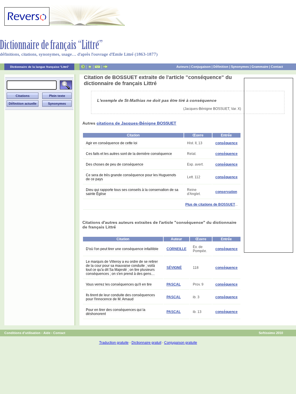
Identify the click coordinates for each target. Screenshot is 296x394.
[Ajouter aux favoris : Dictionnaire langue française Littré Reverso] (90, 67)
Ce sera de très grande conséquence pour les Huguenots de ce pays (131, 177)
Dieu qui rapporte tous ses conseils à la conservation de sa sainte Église (132, 192)
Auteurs (182, 66)
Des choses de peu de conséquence (114, 164)
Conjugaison (201, 66)
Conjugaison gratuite (180, 343)
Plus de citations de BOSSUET (210, 204)
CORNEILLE (176, 249)
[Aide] (83, 67)
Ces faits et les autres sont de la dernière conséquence (129, 154)
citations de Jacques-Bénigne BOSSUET (136, 123)
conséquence (226, 143)
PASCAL (173, 284)
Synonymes (240, 66)
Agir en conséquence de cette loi (111, 143)
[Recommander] (105, 67)
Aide (46, 333)
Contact (277, 66)
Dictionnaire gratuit (146, 343)
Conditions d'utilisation (22, 333)
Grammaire (259, 66)
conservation (226, 192)
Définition (220, 66)
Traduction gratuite (114, 343)
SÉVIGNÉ (174, 268)
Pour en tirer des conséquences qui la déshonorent (115, 312)
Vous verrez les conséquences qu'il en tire (119, 284)
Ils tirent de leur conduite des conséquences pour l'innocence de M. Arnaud (120, 297)
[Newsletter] (97, 67)
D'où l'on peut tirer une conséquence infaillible (122, 249)
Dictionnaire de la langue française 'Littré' (39, 66)
